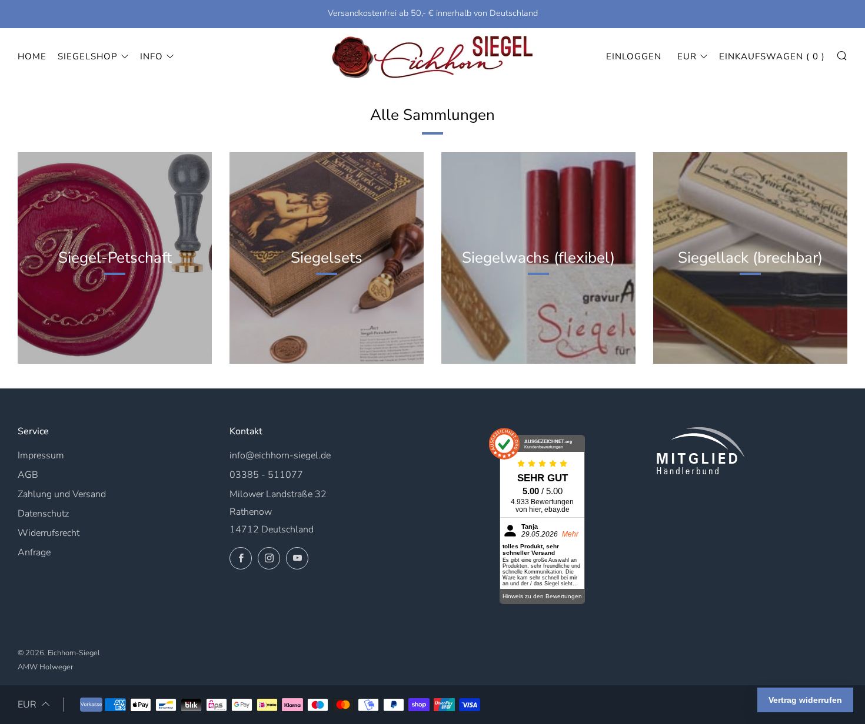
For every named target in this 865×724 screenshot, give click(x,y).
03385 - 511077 (266, 474)
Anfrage (34, 552)
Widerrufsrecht (48, 533)
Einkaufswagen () (772, 56)
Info (151, 56)
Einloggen (633, 56)
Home (32, 56)
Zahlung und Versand (62, 494)
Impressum (41, 455)
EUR (687, 56)
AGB (28, 474)
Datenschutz (43, 513)
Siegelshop (88, 56)
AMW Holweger (45, 667)
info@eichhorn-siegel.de (280, 455)
